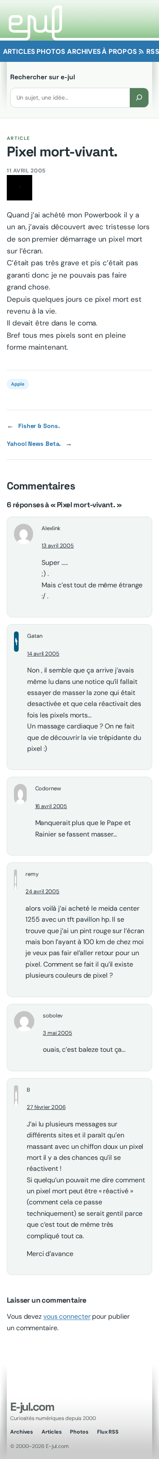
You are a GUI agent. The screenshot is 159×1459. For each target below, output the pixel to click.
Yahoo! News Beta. (34, 443)
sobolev (53, 1015)
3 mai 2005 (57, 1033)
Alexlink (51, 528)
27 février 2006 (46, 1107)
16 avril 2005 (51, 806)
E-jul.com (31, 1406)
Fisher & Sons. (39, 426)
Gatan (34, 635)
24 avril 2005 (42, 891)
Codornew (48, 788)
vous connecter (67, 1316)
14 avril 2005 (43, 653)
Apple (18, 384)
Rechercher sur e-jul (42, 77)
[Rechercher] (139, 97)
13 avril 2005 (58, 545)
